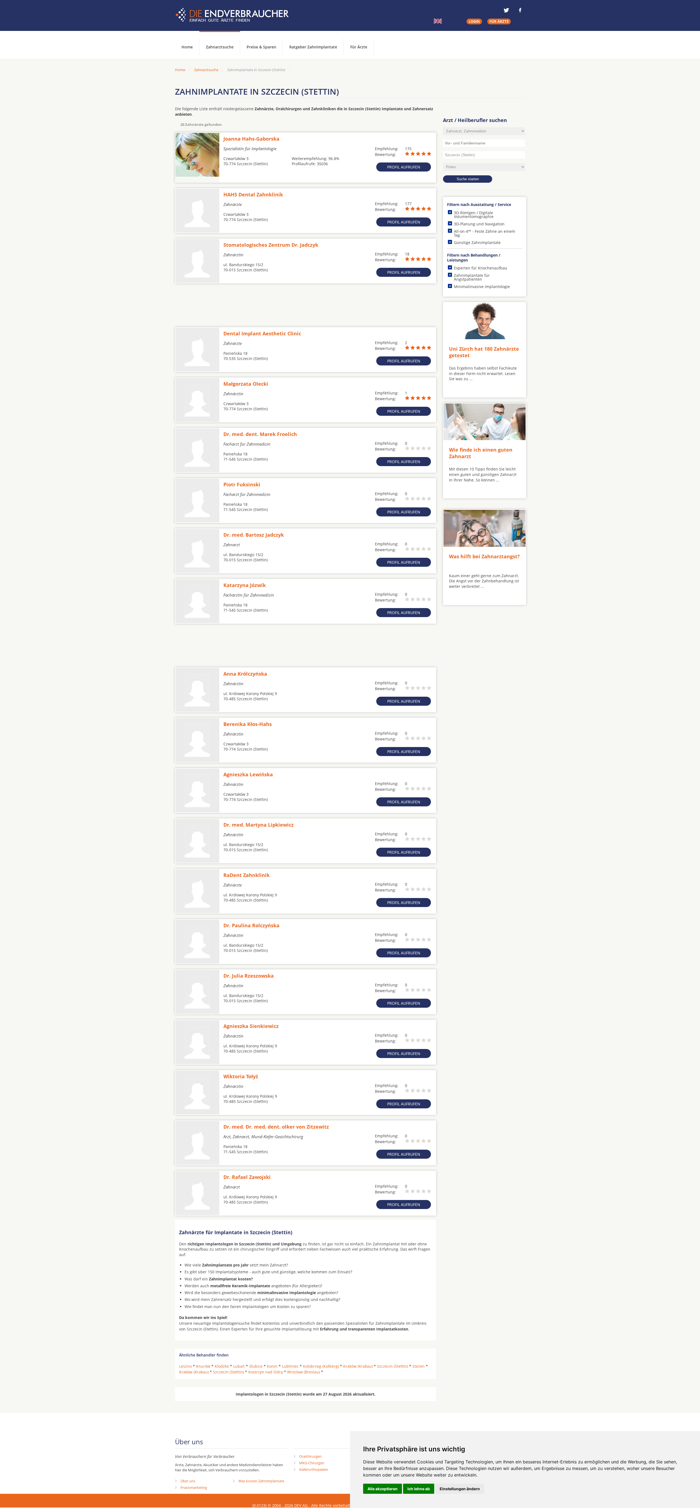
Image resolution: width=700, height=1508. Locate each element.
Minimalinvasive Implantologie (482, 286)
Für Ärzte (358, 47)
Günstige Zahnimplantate (477, 242)
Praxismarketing (193, 1487)
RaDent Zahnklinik (246, 875)
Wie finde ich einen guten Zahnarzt (480, 452)
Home (180, 69)
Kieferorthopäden (313, 1469)
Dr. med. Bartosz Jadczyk (253, 534)
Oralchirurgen (310, 1456)
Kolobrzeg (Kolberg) (321, 1366)
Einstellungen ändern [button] (460, 1488)
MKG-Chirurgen (311, 1462)
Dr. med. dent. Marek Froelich (260, 434)
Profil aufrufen (403, 167)
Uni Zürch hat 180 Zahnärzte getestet (484, 351)
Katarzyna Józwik (244, 585)
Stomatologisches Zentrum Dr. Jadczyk (270, 245)
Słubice (255, 1366)
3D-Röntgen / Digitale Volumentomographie (474, 214)
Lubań (239, 1366)
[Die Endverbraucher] (236, 15)
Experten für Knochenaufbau (480, 268)
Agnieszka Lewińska (248, 774)
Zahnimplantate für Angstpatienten (472, 277)
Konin (272, 1366)
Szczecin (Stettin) (392, 1366)
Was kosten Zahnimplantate (261, 1480)
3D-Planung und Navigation (479, 223)
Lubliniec (290, 1366)
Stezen (418, 1366)
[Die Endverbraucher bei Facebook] (520, 10)
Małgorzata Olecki (245, 383)
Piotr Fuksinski (241, 484)
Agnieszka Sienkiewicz (251, 1026)
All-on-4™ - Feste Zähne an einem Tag (484, 233)
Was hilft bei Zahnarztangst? (484, 556)
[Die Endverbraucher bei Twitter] (506, 10)
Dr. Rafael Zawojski (247, 1177)
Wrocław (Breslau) (303, 1372)
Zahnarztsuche (220, 47)
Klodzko (222, 1366)
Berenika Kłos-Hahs (247, 724)
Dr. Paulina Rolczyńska (251, 925)
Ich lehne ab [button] (418, 1488)
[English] (438, 21)
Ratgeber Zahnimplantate (313, 47)
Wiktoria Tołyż (240, 1076)
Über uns (187, 1480)
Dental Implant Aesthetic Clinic (262, 333)
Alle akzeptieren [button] (383, 1488)
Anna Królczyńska (245, 673)
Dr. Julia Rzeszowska (248, 975)
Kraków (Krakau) (358, 1366)
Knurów (203, 1366)
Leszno (185, 1366)
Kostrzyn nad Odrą (265, 1372)
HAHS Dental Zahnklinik (253, 194)
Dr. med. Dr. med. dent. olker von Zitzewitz (276, 1126)
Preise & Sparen (261, 47)
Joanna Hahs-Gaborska (251, 138)
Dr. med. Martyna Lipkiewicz (258, 824)
